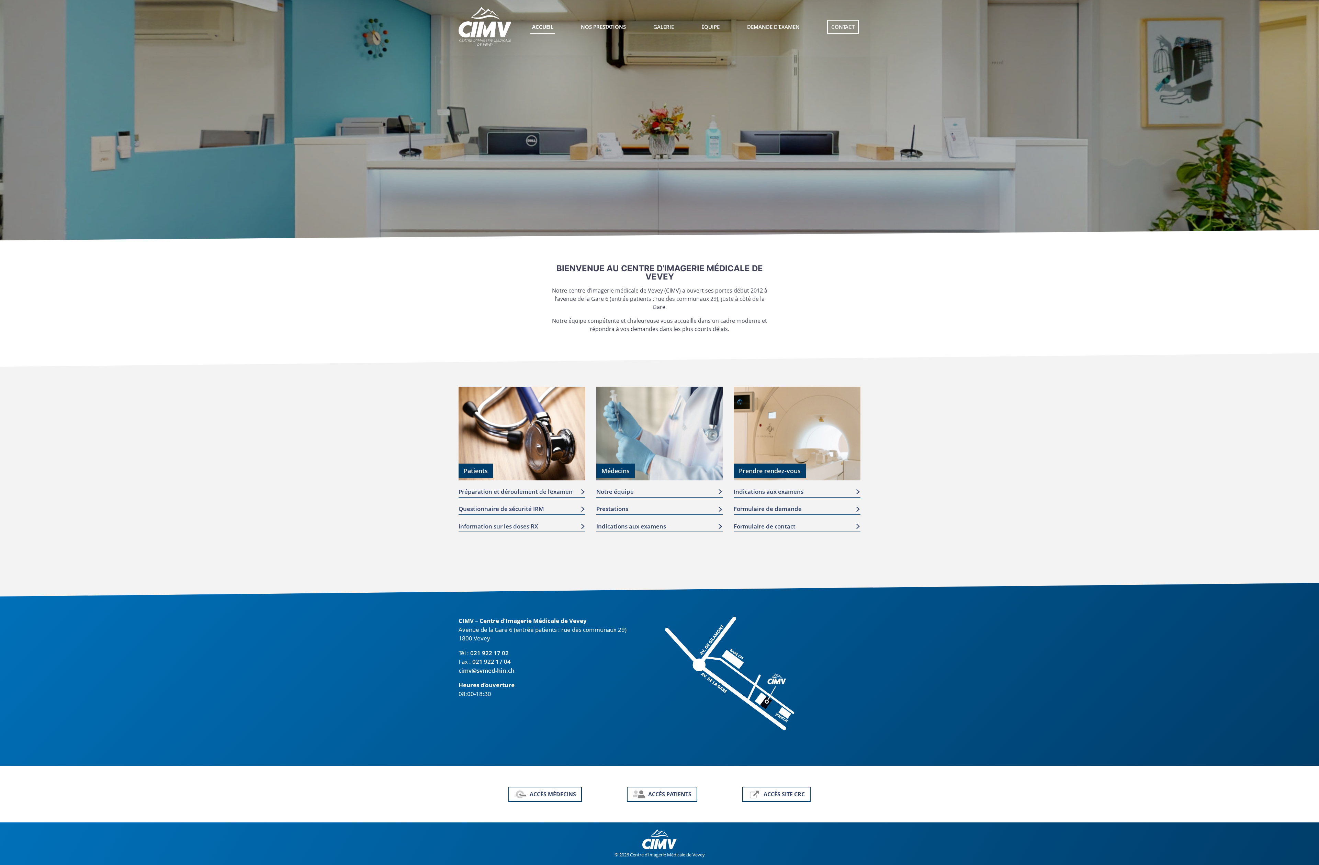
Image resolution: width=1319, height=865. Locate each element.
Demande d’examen (773, 26)
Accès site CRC (784, 794)
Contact (843, 26)
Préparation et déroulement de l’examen (516, 492)
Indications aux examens (631, 526)
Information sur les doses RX (498, 526)
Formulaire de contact (765, 526)
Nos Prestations (603, 26)
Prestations (612, 509)
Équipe (710, 26)
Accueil (542, 26)
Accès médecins (553, 794)
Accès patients (669, 794)
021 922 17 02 (489, 653)
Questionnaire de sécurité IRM (501, 509)
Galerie (663, 26)
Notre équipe (615, 492)
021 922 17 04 (491, 661)
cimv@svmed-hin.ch (487, 670)
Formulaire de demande (768, 509)
